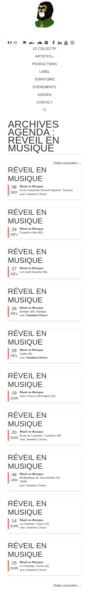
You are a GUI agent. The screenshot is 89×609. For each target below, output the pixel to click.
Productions (44, 64)
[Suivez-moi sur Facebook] (53, 42)
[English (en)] (15, 42)
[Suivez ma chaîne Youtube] (66, 42)
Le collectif (44, 48)
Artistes (43, 56)
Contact (44, 102)
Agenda (44, 94)
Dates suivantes (67, 163)
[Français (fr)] (10, 42)
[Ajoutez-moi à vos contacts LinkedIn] (60, 42)
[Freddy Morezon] (44, 22)
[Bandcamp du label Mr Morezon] (32, 42)
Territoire (44, 79)
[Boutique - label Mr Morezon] (24, 42)
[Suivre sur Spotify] (46, 42)
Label (44, 71)
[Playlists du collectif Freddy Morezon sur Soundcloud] (39, 42)
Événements (44, 87)
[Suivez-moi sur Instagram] (72, 42)
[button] (44, 110)
